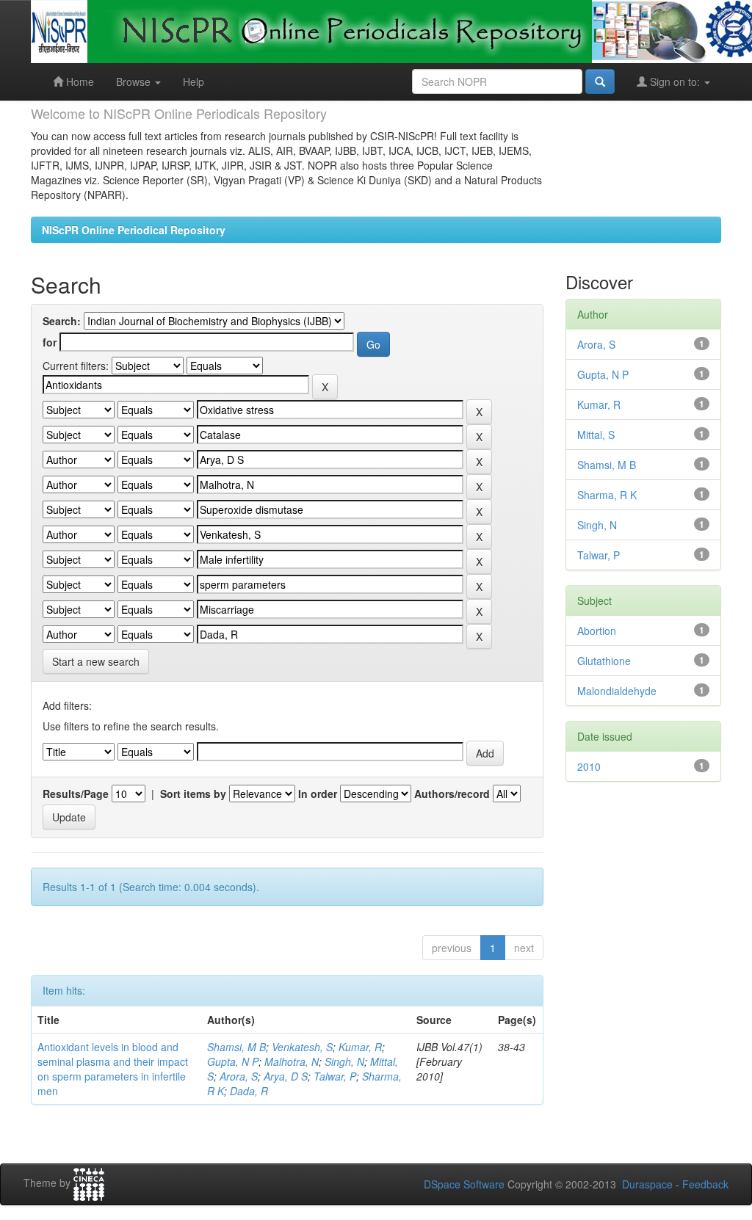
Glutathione (604, 660)
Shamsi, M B (236, 1046)
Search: (62, 320)
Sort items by (193, 793)
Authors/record (452, 793)
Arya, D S (286, 1076)
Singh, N (344, 1061)
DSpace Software (464, 1184)
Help (193, 81)
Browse (134, 81)
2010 (589, 766)
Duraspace (647, 1184)
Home (78, 81)
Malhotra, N (291, 1061)
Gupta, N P (232, 1061)
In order (317, 793)
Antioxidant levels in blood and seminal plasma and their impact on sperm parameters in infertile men (112, 1068)
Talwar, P (335, 1076)
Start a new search (96, 661)
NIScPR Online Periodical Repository (133, 229)
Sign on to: (675, 81)
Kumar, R (360, 1046)
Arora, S (239, 1076)
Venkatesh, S (302, 1046)
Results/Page (76, 793)
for (50, 342)
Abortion (596, 630)
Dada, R (249, 1090)
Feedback (705, 1184)
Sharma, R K (607, 494)
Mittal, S (596, 434)
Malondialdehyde (617, 690)
